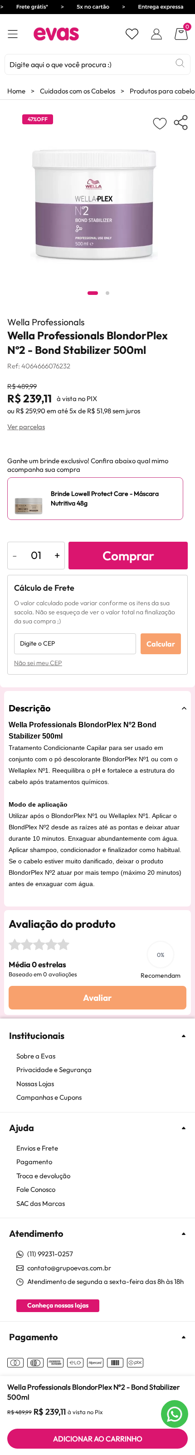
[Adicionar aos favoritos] (159, 123)
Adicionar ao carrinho (97, 1438)
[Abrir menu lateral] (12, 34)
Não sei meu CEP (38, 663)
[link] (102, 1056)
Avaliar (97, 997)
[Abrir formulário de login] (156, 34)
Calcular (160, 643)
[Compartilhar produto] (181, 122)
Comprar (128, 555)
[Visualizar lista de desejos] (132, 34)
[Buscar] (180, 63)
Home (16, 91)
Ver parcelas (26, 426)
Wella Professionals (46, 322)
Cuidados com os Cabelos (77, 91)
